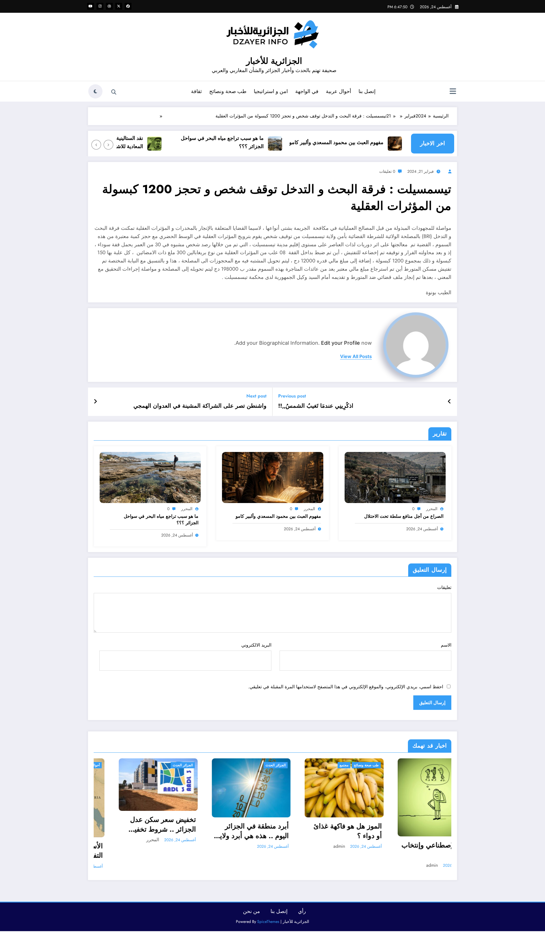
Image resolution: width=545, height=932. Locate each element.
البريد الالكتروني (256, 645)
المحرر (431, 509)
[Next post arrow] (95, 401)
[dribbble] (109, 6)
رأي (302, 911)
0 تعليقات (387, 171)
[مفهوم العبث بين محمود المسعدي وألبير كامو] (272, 477)
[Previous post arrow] (449, 401)
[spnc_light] (95, 91)
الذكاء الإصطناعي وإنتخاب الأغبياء (337, 849)
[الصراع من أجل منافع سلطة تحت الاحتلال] (395, 477)
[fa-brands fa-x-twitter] (118, 6)
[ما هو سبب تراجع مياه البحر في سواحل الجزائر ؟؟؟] (150, 477)
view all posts (356, 356)
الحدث (366, 765)
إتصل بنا (367, 91)
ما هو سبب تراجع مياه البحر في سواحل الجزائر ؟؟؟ (241, 142)
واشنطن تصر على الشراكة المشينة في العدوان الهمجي (200, 406)
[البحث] (114, 92)
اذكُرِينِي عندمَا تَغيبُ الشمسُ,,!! (315, 406)
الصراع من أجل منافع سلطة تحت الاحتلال (403, 516)
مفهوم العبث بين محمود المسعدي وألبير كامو (356, 142)
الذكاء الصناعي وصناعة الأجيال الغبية (435, 833)
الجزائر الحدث (175, 765)
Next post (256, 396)
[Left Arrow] (108, 144)
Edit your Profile (340, 343)
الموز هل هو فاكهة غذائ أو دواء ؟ (247, 830)
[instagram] (100, 6)
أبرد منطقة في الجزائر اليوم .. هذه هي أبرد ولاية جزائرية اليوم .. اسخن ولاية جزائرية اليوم (152, 830)
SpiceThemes (268, 921)
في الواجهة (306, 91)
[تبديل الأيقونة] (452, 92)
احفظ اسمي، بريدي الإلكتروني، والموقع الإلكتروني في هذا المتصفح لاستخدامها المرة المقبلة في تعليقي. (345, 686)
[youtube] (90, 6)
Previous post (292, 396)
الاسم (446, 645)
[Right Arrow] (96, 144)
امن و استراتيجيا (271, 91)
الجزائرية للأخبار (274, 61)
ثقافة (196, 91)
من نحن (251, 911)
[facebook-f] (128, 6)
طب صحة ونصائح (227, 91)
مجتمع (243, 765)
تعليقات (444, 587)
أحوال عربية (338, 91)
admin (238, 846)
